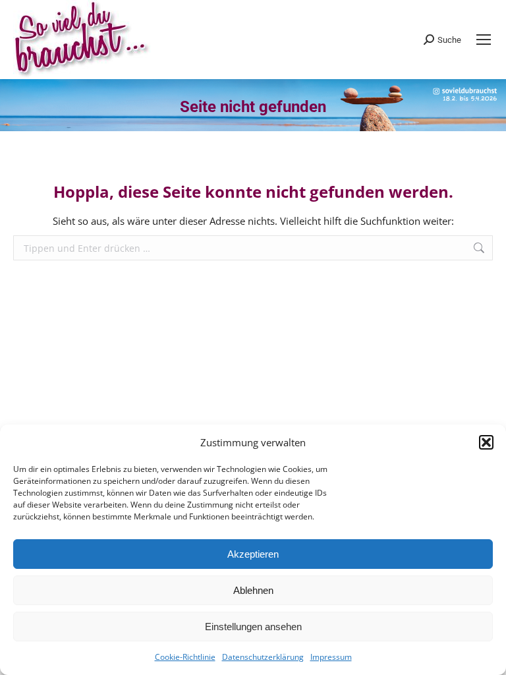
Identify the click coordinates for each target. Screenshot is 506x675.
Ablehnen (253, 590)
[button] (486, 442)
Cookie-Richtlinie (185, 656)
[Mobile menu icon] (483, 39)
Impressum (331, 656)
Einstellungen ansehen (253, 626)
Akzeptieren (253, 554)
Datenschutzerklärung (263, 656)
